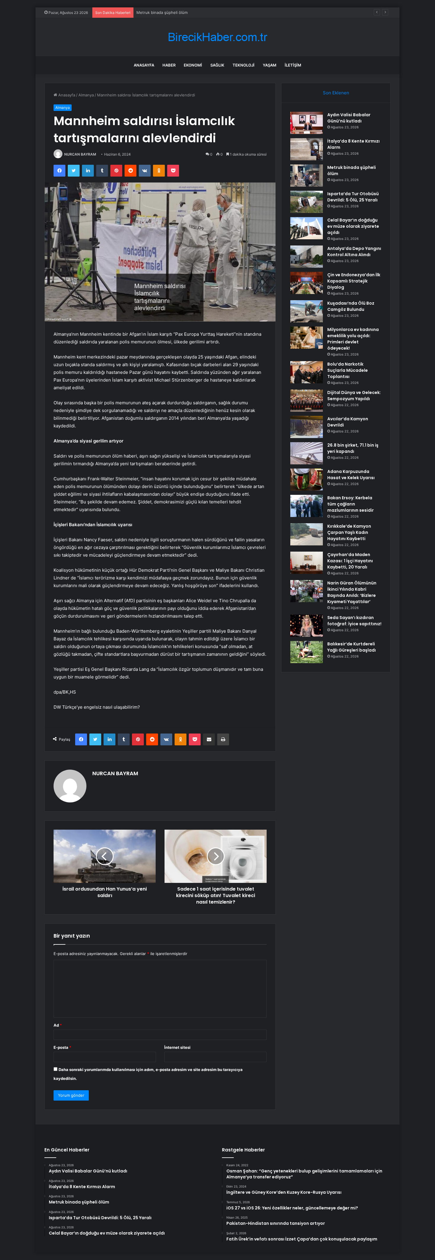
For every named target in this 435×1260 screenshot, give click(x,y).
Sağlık (217, 65)
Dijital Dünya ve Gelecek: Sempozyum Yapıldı (354, 396)
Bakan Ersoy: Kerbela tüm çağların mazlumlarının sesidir (350, 504)
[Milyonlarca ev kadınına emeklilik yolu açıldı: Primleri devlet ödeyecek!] (306, 338)
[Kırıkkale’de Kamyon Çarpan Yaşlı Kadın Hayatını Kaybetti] (306, 534)
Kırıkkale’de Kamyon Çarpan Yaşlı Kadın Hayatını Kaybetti (349, 532)
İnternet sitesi (177, 1047)
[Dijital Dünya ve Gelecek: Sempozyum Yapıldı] (306, 401)
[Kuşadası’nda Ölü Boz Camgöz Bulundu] (306, 311)
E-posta (62, 1047)
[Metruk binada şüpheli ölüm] (306, 175)
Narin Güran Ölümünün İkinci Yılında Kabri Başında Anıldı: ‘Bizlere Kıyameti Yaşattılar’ (351, 592)
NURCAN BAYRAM (80, 154)
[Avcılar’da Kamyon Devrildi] (306, 427)
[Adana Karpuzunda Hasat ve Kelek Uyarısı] (306, 480)
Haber (168, 65)
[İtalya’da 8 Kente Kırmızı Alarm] (306, 149)
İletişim (293, 65)
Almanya (86, 95)
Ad (58, 1025)
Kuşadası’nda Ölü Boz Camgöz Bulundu (350, 306)
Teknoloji (243, 65)
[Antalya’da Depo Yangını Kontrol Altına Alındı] (306, 256)
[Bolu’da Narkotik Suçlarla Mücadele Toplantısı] (306, 372)
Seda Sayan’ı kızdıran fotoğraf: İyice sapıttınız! (354, 621)
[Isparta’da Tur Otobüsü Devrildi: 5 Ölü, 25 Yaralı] (306, 202)
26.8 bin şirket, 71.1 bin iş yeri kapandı (352, 448)
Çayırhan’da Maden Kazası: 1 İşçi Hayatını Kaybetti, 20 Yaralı (350, 561)
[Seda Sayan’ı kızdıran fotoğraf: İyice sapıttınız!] (306, 626)
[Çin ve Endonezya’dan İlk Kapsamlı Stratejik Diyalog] (306, 283)
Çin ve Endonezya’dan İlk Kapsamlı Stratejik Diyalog (353, 281)
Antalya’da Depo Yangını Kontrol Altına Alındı (354, 251)
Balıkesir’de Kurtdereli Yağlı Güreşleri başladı (351, 647)
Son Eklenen (336, 93)
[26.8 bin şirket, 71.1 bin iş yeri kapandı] (306, 453)
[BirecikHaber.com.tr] (217, 37)
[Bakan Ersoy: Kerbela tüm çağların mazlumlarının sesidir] (306, 506)
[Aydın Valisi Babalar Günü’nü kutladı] (306, 123)
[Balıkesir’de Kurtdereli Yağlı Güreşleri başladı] (306, 652)
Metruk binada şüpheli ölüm (162, 12)
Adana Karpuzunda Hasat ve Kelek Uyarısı (351, 475)
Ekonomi (193, 65)
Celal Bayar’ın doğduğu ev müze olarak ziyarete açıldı (353, 226)
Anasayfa (144, 65)
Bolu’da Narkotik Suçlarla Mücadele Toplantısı (347, 370)
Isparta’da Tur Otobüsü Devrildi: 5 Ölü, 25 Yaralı (353, 197)
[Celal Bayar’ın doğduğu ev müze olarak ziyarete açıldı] (306, 228)
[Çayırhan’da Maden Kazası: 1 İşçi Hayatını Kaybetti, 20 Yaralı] (306, 563)
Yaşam (269, 65)
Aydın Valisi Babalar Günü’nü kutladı (348, 118)
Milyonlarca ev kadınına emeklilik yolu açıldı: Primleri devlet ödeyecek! (353, 339)
